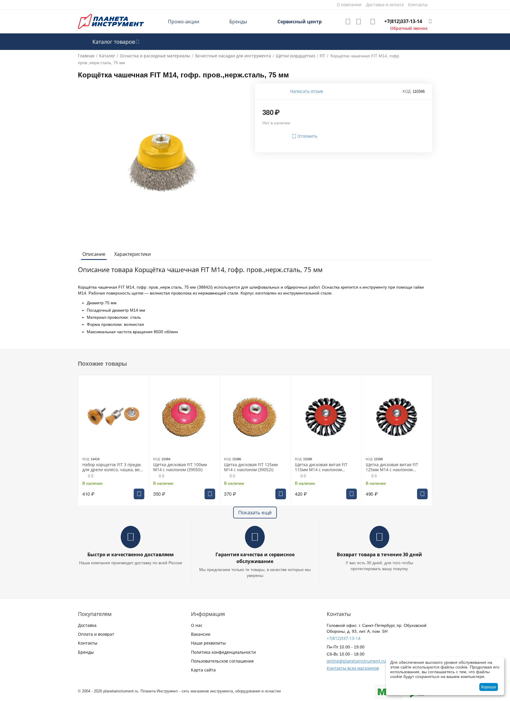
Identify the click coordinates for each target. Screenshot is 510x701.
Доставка (87, 625)
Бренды (238, 21)
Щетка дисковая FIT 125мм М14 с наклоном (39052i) (251, 467)
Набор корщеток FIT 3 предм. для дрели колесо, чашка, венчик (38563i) (113, 467)
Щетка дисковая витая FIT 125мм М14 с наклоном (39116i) (392, 467)
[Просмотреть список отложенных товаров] (348, 21)
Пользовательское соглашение (222, 661)
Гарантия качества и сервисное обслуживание (255, 558)
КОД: (407, 91)
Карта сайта (203, 670)
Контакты (87, 643)
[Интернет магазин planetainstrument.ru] (111, 21)
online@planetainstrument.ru (356, 661)
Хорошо (488, 686)
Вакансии (200, 634)
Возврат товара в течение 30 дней (379, 554)
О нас (196, 625)
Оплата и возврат (96, 634)
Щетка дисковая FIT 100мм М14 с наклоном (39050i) (180, 467)
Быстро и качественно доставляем (130, 554)
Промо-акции (183, 21)
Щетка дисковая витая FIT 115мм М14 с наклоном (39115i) (321, 467)
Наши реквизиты (208, 643)
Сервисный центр (299, 21)
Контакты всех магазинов (353, 668)
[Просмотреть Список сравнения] (359, 21)
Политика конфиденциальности (223, 652)
